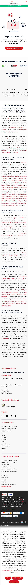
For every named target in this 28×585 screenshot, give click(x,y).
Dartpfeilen (12, 127)
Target (8, 132)
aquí (16, 572)
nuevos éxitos (4, 439)
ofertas (3, 441)
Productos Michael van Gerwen (9, 426)
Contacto (3, 482)
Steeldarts (24, 162)
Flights (15, 218)
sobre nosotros (5, 477)
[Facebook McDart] (15, 416)
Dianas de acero (5, 444)
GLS (23, 501)
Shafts (22, 218)
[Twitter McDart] (11, 416)
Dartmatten (23, 233)
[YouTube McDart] (7, 416)
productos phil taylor (6, 431)
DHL (21, 499)
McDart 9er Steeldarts (7, 176)
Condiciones (4, 475)
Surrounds (4, 227)
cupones (3, 448)
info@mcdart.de (17, 385)
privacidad (4, 480)
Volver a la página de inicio (14, 48)
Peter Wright (10, 278)
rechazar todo (17, 578)
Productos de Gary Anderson (8, 428)
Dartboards (20, 127)
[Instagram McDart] (2, 416)
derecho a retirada (6, 467)
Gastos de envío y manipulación (9, 462)
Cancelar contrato (6, 486)
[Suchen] (5, 2)
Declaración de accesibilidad (8, 484)
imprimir (3, 473)
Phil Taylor (21, 278)
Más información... (7, 570)
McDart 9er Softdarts (17, 185)
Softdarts (11, 165)
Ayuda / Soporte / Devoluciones (9, 469)
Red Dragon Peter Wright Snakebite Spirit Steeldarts (14, 294)
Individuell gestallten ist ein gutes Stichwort (13, 222)
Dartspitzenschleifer (7, 236)
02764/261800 (6, 375)
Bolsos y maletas (5, 446)
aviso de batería (5, 464)
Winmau (21, 129)
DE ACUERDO (14, 582)
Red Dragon (9, 255)
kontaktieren (5, 338)
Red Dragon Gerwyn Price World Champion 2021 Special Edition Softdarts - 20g (14, 203)
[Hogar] (14, 2)
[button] (22, 2)
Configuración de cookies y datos (9, 460)
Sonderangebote (6, 192)
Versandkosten (11, 509)
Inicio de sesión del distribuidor (9, 471)
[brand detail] (4, 66)
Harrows (15, 132)
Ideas (8, 578)
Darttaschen (20, 236)
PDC (2, 450)
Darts (8, 118)
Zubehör (3, 129)
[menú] (2, 2)
